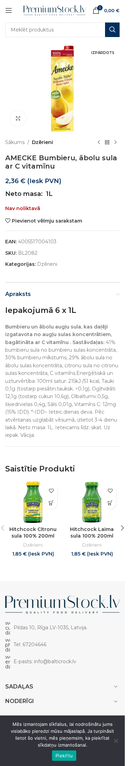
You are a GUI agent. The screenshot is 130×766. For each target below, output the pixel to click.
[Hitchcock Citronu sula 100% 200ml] (33, 502)
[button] (51, 503)
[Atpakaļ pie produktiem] (107, 142)
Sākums (15, 142)
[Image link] (62, 604)
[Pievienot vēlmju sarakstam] (51, 491)
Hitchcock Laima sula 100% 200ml (92, 532)
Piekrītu (64, 755)
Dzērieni (42, 142)
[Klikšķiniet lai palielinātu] (18, 118)
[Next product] (115, 142)
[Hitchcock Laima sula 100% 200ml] (92, 502)
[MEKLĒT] (112, 29)
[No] (116, 740)
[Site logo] (55, 10)
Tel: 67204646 (30, 644)
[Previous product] (99, 142)
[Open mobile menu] (9, 10)
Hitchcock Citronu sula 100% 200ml (33, 532)
